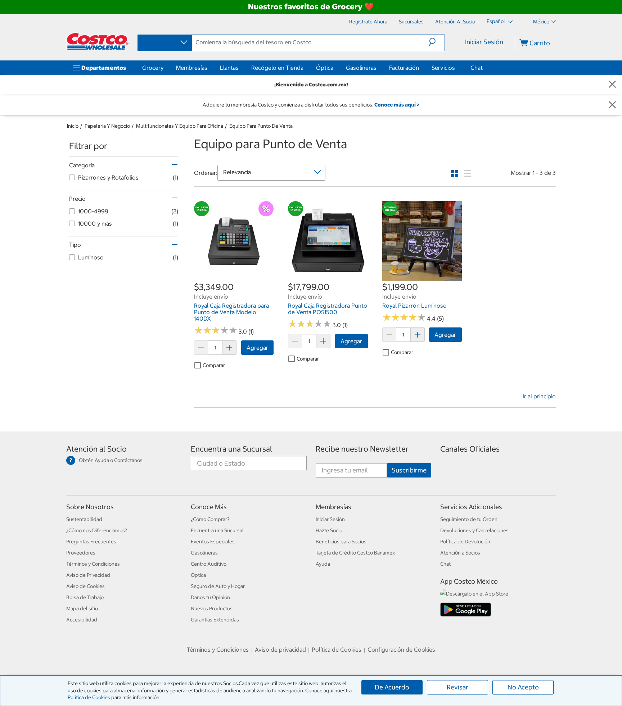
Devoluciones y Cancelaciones (474, 530)
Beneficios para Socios (341, 541)
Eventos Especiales (213, 541)
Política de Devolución (465, 541)
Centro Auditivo (208, 564)
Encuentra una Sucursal (231, 449)
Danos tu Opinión (210, 597)
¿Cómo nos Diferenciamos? (96, 530)
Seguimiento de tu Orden (468, 519)
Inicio (72, 126)
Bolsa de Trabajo (85, 597)
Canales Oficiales (470, 449)
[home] (97, 41)
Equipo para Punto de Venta (261, 126)
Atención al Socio (96, 449)
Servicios (443, 67)
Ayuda (323, 564)
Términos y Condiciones (93, 564)
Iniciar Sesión (484, 42)
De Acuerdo (392, 687)
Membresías (191, 67)
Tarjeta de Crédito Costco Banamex (355, 552)
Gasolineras (361, 67)
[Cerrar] (612, 84)
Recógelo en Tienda (277, 67)
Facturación (404, 67)
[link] (234, 277)
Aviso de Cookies (85, 586)
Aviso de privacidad (280, 649)
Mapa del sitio (82, 608)
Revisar (457, 687)
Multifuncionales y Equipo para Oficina (179, 126)
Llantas (229, 67)
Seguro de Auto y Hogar (218, 586)
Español (496, 21)
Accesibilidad (81, 619)
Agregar (257, 347)
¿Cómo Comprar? (210, 519)
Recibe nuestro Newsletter (362, 449)
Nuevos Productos (212, 608)
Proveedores (80, 552)
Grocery (152, 67)
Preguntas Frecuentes (91, 541)
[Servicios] (456, 67)
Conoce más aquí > (396, 104)
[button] (436, 42)
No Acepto (523, 687)
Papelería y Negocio (107, 126)
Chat (476, 67)
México (541, 21)
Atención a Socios (460, 552)
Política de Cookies (89, 697)
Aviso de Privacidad (88, 575)
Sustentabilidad (84, 519)
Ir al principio (539, 396)
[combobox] (164, 42)
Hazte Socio (329, 530)
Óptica (324, 67)
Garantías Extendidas (215, 619)
